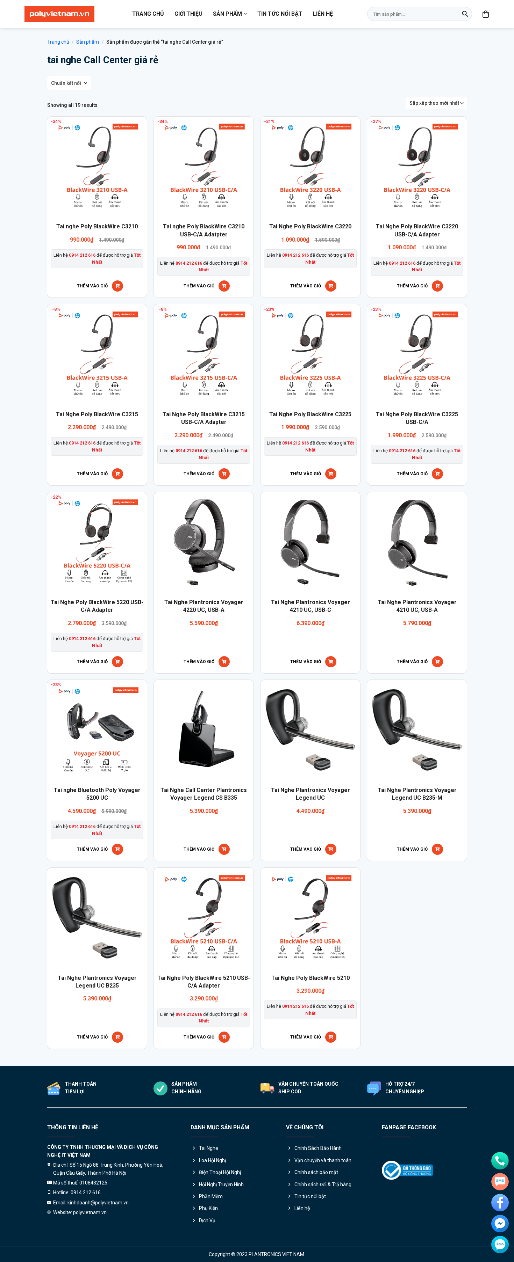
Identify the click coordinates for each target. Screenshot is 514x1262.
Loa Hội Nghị (212, 1160)
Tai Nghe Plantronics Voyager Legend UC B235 (97, 982)
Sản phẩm (227, 13)
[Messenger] (500, 1223)
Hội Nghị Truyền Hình (221, 1184)
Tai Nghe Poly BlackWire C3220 (310, 226)
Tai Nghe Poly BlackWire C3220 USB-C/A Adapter (417, 230)
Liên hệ (323, 13)
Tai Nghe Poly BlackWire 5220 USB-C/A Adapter (97, 606)
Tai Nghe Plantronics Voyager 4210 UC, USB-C (310, 606)
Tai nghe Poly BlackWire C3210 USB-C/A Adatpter (203, 230)
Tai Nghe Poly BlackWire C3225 (310, 414)
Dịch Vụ (207, 1220)
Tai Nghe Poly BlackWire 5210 (310, 978)
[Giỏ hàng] (486, 14)
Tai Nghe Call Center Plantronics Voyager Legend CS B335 (203, 794)
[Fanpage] (500, 1202)
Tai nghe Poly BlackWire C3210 (97, 226)
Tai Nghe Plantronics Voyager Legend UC (310, 794)
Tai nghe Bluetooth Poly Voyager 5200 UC (97, 794)
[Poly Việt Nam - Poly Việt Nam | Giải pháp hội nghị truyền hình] (59, 14)
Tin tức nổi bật (279, 13)
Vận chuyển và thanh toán (322, 1160)
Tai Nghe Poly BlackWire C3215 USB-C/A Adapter (204, 418)
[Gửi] (465, 14)
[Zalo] (500, 1244)
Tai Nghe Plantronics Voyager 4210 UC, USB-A (417, 606)
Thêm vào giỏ (92, 286)
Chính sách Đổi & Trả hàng (322, 1184)
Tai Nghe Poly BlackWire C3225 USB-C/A (417, 418)
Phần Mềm (211, 1196)
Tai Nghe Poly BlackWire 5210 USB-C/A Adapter (203, 982)
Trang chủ (148, 13)
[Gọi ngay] (500, 1160)
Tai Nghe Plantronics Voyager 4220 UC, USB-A (203, 606)
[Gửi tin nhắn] (500, 1181)
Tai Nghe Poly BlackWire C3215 (97, 414)
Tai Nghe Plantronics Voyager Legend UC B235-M (417, 794)
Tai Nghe (208, 1148)
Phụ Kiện (208, 1208)
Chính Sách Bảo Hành (318, 1148)
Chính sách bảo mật (316, 1172)
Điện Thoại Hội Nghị (220, 1172)
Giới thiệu (188, 13)
